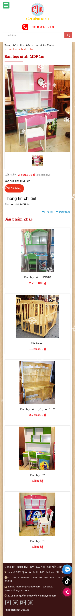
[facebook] (8, 602)
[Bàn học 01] (37, 513)
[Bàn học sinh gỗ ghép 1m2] (37, 381)
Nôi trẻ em (37, 343)
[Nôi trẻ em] (37, 316)
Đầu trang (64, 211)
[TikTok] (67, 581)
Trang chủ (10, 45)
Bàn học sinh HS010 (37, 277)
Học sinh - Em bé (44, 45)
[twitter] (15, 602)
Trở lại (49, 211)
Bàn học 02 (37, 475)
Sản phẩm (25, 45)
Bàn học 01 (37, 541)
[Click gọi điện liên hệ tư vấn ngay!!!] (67, 592)
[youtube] (30, 602)
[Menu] (6, 5)
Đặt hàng (16, 188)
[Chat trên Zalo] (67, 569)
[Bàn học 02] (37, 447)
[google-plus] (23, 602)
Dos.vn (25, 609)
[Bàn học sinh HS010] (37, 250)
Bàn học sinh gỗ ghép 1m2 (37, 409)
